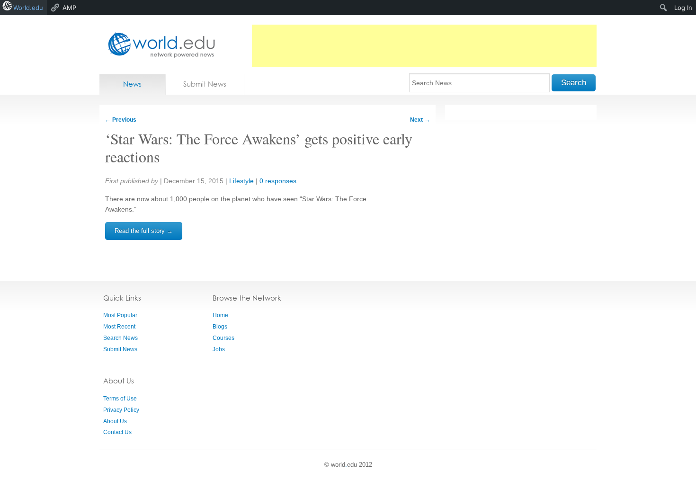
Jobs (219, 349)
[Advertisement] (424, 46)
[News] (159, 44)
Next (420, 119)
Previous (120, 119)
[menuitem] (663, 7)
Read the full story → (144, 230)
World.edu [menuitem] (28, 7)
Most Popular (120, 315)
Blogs (220, 326)
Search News (120, 338)
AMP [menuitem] (69, 7)
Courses (223, 338)
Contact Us (117, 432)
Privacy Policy (121, 410)
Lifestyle (241, 181)
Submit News (204, 84)
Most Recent (119, 326)
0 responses (277, 181)
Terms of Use (120, 398)
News (132, 84)
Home (220, 315)
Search (573, 82)
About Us (115, 421)
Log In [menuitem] (683, 7)
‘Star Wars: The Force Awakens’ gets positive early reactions (258, 147)
